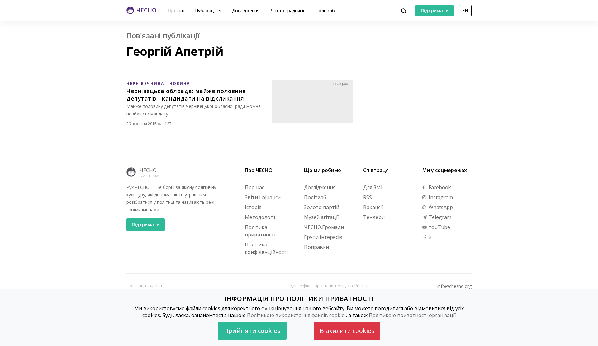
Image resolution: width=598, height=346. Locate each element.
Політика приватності (260, 231)
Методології (260, 217)
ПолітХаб (315, 197)
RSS (367, 197)
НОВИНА (179, 83)
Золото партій (321, 207)
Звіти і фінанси (263, 197)
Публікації (206, 10)
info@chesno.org (454, 286)
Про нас (176, 10)
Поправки (316, 247)
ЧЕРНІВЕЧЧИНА (145, 83)
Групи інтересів (323, 237)
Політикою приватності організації (412, 315)
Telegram (439, 217)
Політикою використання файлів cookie (295, 315)
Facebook (439, 187)
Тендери (374, 217)
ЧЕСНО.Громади (324, 227)
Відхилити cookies (347, 330)
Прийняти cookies (252, 330)
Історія (253, 207)
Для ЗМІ (372, 187)
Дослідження (245, 10)
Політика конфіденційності (266, 248)
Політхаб (325, 10)
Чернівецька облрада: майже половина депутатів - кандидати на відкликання (186, 94)
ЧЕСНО (148, 170)
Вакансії (373, 207)
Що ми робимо (322, 170)
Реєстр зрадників (287, 10)
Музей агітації (321, 217)
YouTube (438, 227)
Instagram (440, 197)
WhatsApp (440, 207)
